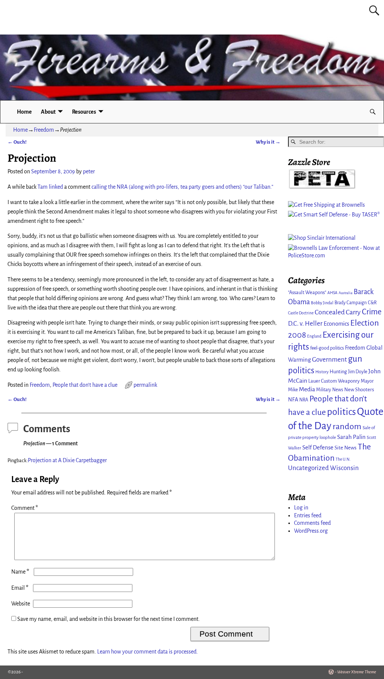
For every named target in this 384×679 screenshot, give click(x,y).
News (337, 389)
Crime (371, 312)
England (314, 336)
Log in (301, 508)
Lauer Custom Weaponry (334, 381)
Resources (84, 112)
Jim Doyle (357, 371)
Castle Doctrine (301, 313)
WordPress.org (311, 531)
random (347, 426)
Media (307, 389)
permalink (145, 385)
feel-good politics (327, 348)
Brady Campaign (350, 302)
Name (20, 572)
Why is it (268, 142)
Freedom (44, 130)
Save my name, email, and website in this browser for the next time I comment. (108, 619)
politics (341, 412)
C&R (372, 302)
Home (24, 112)
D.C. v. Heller (305, 323)
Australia (345, 293)
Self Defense (317, 447)
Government (329, 359)
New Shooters (359, 389)
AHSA (332, 293)
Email (19, 588)
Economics (336, 324)
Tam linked (50, 187)
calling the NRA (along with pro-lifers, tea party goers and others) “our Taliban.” (182, 187)
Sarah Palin (351, 437)
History (321, 372)
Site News (345, 448)
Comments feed (312, 523)
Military (323, 389)
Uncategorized (308, 468)
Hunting (338, 371)
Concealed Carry (338, 312)
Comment (24, 508)
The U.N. (343, 459)
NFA (293, 400)
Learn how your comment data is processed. (147, 652)
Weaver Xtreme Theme (356, 672)
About (48, 112)
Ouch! (17, 142)
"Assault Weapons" (307, 292)
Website (20, 604)
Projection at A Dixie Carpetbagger (67, 460)
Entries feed (307, 515)
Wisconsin (344, 468)
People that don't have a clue (84, 385)
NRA (303, 400)
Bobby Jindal (322, 302)
